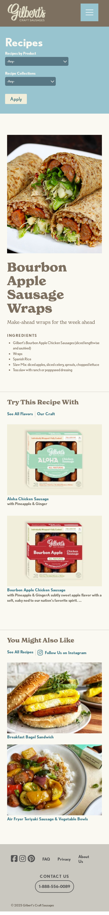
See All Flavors (20, 413)
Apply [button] (16, 99)
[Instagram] (22, 859)
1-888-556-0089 (54, 886)
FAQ (46, 859)
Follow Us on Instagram (65, 652)
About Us (83, 859)
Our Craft (46, 413)
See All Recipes (20, 652)
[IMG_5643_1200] (54, 252)
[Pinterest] (31, 859)
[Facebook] (14, 859)
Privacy (64, 859)
